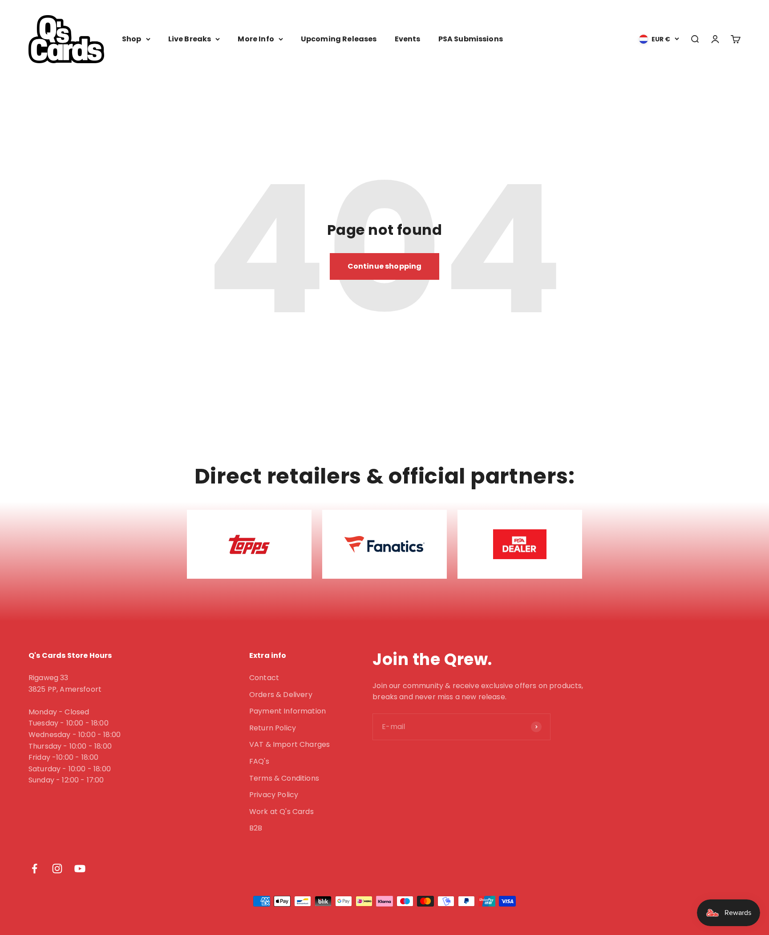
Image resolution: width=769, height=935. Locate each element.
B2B (255, 828)
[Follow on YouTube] (80, 868)
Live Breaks (189, 39)
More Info (256, 39)
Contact (264, 678)
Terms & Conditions (284, 778)
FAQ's (259, 761)
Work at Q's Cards (281, 811)
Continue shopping (385, 266)
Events (408, 39)
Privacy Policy (273, 795)
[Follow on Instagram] (57, 868)
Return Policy (272, 728)
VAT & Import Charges (289, 744)
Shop (132, 39)
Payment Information (287, 711)
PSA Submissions (470, 39)
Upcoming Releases (339, 39)
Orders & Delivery (280, 694)
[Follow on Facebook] (34, 868)
